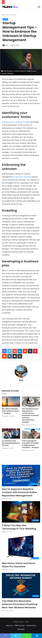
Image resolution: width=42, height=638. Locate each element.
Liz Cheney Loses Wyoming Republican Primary (11, 443)
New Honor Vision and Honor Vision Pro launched (18, 565)
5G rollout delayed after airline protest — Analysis (10, 411)
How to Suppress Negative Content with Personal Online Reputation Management (19, 492)
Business (13, 15)
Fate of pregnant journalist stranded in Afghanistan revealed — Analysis (30, 444)
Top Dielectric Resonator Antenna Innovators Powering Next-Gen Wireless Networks (19, 604)
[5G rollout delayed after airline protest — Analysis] (11, 401)
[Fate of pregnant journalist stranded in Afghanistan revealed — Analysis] (31, 433)
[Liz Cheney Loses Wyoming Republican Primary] (11, 433)
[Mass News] (10, 6)
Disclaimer (21, 629)
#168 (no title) (19, 625)
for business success (22, 177)
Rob (6, 45)
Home (6, 15)
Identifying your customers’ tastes (16, 122)
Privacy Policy (31, 625)
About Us (9, 625)
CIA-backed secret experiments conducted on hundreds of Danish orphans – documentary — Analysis (30, 415)
